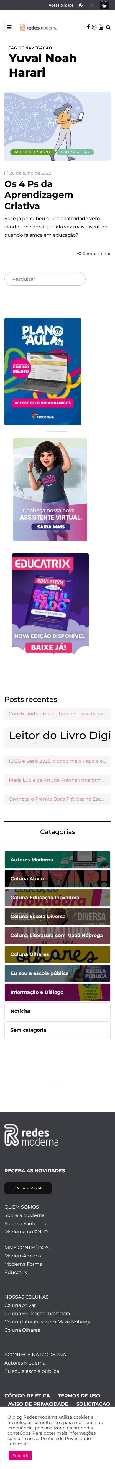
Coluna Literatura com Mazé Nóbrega (48, 1322)
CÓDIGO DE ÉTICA (27, 1396)
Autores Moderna (33, 152)
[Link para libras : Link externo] (104, 5)
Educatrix (15, 1272)
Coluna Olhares (22, 1330)
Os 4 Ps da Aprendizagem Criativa (38, 195)
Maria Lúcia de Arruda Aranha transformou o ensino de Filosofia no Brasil (60, 780)
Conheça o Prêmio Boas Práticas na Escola (58, 799)
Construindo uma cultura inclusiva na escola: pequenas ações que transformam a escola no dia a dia (60, 714)
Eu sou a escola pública (31, 1371)
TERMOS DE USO (79, 1396)
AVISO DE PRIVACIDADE (38, 1404)
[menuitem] (61, 5)
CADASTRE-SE (28, 1188)
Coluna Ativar (75, 152)
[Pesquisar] (76, 279)
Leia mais (17, 1444)
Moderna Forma (23, 1264)
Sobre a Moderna (24, 1215)
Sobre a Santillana (25, 1223)
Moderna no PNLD (26, 1232)
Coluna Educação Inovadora (37, 1313)
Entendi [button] (20, 1455)
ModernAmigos (22, 1256)
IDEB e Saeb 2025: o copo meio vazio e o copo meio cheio (60, 761)
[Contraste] (92, 5)
